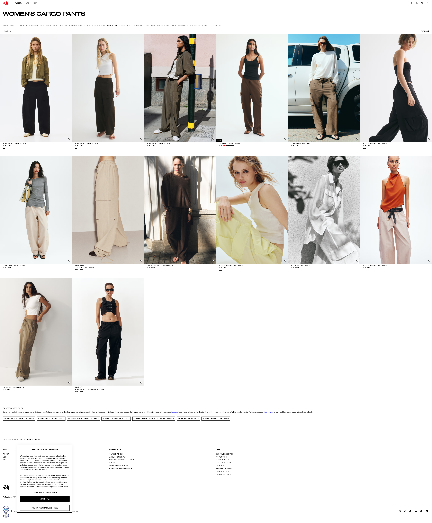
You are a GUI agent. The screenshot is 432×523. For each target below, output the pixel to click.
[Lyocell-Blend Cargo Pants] (180, 210)
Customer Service (224, 454)
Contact (220, 466)
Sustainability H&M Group (121, 460)
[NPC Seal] (6, 511)
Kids (35, 3)
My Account (221, 457)
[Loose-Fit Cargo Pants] (252, 88)
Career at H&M (116, 454)
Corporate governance (120, 468)
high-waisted (268, 412)
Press (112, 463)
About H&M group (117, 457)
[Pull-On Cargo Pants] (324, 210)
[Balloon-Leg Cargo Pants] (396, 88)
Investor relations (118, 466)
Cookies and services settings (45, 508)
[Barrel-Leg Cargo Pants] (36, 88)
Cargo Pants (33, 439)
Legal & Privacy (223, 463)
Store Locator (223, 460)
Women (18, 3)
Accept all (44, 499)
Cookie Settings (223, 474)
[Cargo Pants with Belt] (324, 88)
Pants (22, 439)
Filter (424, 31)
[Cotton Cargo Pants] (108, 210)
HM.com (6, 439)
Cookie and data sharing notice (45, 492)
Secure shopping (224, 468)
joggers (174, 412)
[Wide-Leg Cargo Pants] (36, 332)
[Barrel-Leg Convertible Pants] (108, 332)
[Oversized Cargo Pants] (36, 210)
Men (27, 3)
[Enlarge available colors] (4, 148)
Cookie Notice (222, 471)
